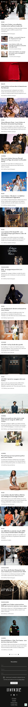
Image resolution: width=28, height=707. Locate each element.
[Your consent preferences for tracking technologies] (25, 704)
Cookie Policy (14, 704)
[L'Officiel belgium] (14, 2)
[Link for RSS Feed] (17, 695)
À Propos (14, 698)
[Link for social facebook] (11, 695)
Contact (14, 700)
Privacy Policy (21, 679)
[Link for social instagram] (14, 695)
